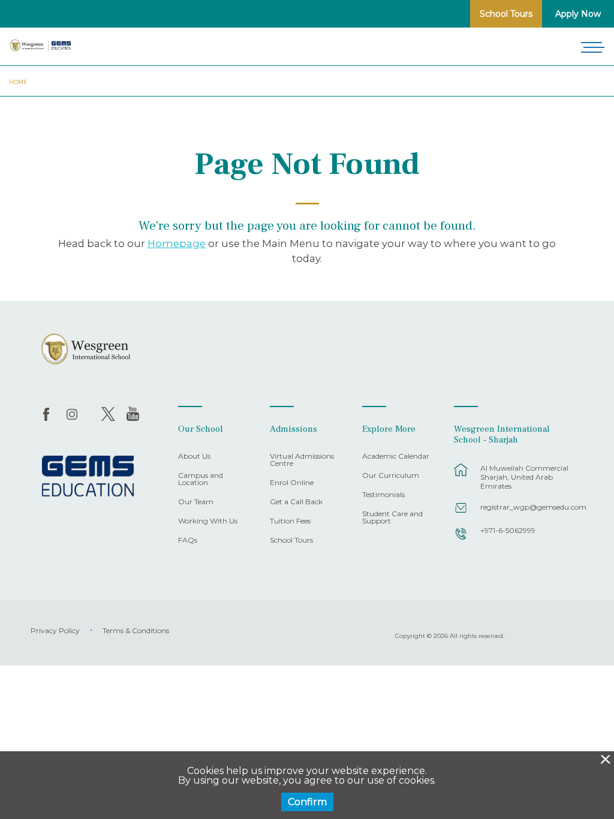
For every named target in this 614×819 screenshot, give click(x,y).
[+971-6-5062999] (461, 539)
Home (18, 82)
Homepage (177, 243)
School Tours (506, 13)
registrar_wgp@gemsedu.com (525, 506)
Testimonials (383, 495)
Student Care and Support (392, 517)
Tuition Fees (290, 521)
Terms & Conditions (136, 630)
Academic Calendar (395, 456)
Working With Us (207, 521)
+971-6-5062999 (507, 530)
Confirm (307, 802)
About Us (194, 456)
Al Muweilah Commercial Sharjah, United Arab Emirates (524, 476)
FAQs (187, 540)
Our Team (195, 502)
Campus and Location (200, 479)
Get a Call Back (296, 502)
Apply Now (578, 13)
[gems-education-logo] (88, 476)
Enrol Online (292, 483)
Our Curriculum (390, 476)
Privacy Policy (55, 630)
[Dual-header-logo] (41, 46)
